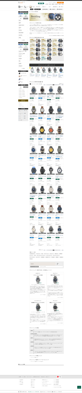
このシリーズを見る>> (43, 294)
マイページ (51, 2)
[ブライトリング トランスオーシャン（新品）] (57, 50)
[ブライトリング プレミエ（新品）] (46, 41)
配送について (32, 382)
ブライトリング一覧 (42, 266)
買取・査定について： (44, 391)
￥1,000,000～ (20, 97)
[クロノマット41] (59, 90)
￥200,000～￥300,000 (22, 93)
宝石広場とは (21, 384)
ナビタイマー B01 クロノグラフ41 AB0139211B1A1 (38, 284)
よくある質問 (32, 387)
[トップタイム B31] (32, 70)
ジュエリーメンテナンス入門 (57, 387)
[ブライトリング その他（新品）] (57, 54)
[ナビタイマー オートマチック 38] (42, 189)
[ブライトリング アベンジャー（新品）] (35, 50)
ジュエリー (20, 103)
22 (50, 84)
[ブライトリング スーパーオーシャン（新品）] (35, 45)
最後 (62, 84)
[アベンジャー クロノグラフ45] (42, 170)
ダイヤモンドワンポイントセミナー (47, 384)
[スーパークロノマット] (51, 170)
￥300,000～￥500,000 (22, 94)
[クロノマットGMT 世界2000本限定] (34, 130)
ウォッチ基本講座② (56, 381)
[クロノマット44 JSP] (34, 90)
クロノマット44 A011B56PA (55, 284)
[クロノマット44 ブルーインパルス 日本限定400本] (34, 189)
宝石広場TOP (21, 379)
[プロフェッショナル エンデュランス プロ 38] (61, 70)
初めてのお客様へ (33, 379)
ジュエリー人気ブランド (45, 381)
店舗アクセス (21, 381)
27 (57, 84)
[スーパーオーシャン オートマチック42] (51, 130)
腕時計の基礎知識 (56, 384)
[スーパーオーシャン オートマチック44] (49, 70)
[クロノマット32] (34, 229)
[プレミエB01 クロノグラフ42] (51, 229)
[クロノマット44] (59, 189)
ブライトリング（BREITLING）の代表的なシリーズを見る (56, 35)
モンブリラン (44, 30)
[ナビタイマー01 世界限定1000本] (51, 90)
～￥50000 (20, 88)
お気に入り (55, 2)
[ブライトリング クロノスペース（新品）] (35, 54)
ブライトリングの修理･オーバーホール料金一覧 (37, 361)
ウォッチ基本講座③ (56, 382)
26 (56, 84)
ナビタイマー (56, 28)
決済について (32, 381)
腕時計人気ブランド (45, 379)
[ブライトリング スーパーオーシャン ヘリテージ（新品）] (46, 45)
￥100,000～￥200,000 (22, 91)
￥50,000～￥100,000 (21, 90)
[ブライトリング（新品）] (35, 59)
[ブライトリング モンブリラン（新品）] (46, 54)
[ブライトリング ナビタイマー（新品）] (35, 41)
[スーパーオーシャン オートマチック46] (42, 130)
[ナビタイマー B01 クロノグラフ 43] (44, 70)
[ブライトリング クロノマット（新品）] (57, 41)
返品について (32, 384)
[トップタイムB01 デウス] (38, 70)
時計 (19, 102)
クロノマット (40, 28)
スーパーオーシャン (32, 31)
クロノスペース (60, 29)
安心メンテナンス (44, 382)
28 (59, 84)
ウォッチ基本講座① (56, 379)
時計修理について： (55, 391)
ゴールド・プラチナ (21, 106)
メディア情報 (21, 382)
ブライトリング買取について (34, 357)
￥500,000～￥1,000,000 (22, 96)
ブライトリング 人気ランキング (46, 65)
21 (49, 84)
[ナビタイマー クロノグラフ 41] (42, 90)
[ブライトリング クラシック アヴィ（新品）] (57, 45)
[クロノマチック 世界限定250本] (59, 130)
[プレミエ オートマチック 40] (59, 229)
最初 (44, 84)
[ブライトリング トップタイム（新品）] (46, 50)
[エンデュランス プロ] (34, 170)
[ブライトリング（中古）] (46, 59)
